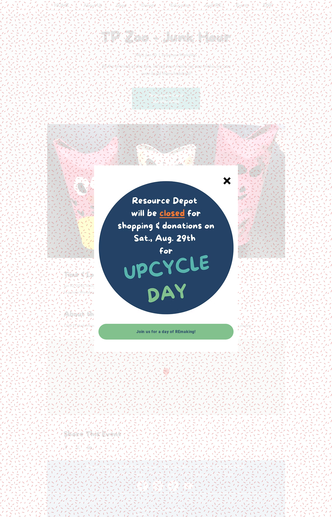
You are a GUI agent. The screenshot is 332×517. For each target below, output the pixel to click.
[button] (227, 180)
